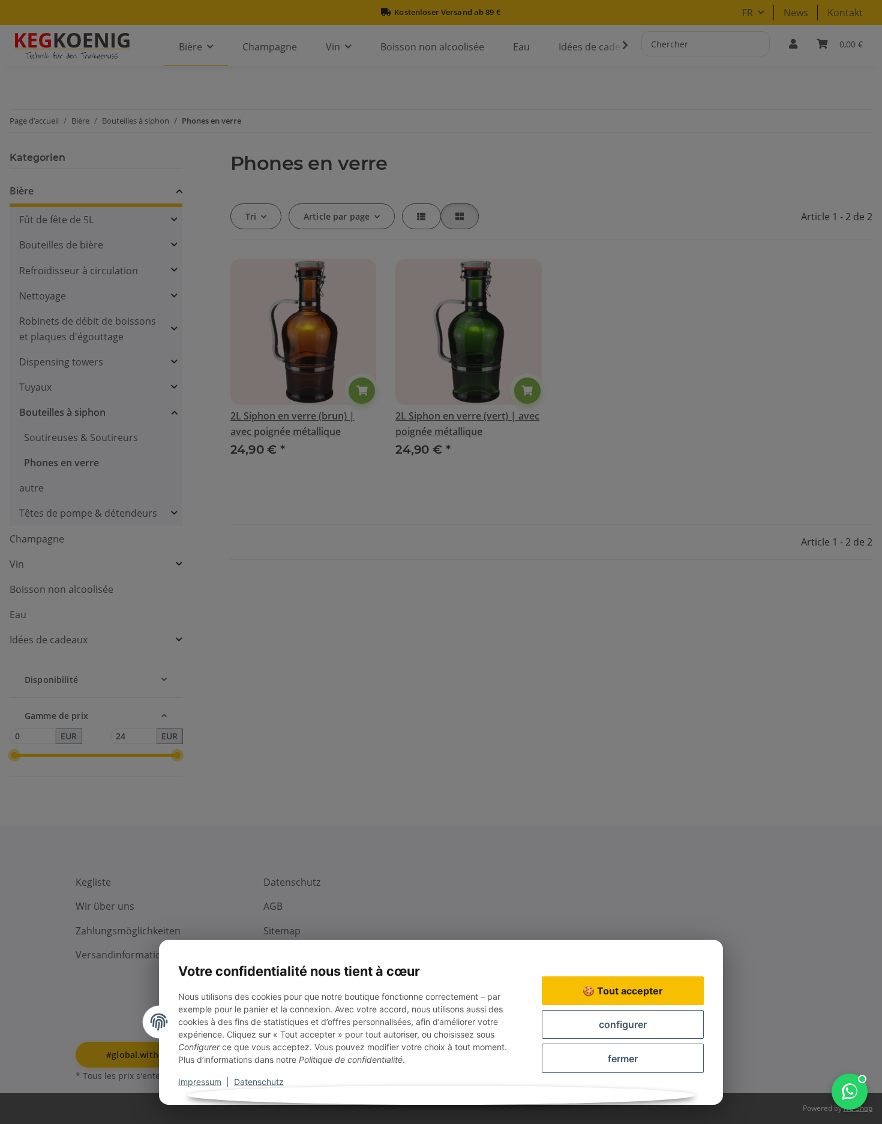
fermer (623, 1059)
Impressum (199, 1082)
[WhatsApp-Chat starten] (850, 1092)
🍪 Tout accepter (623, 991)
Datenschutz (259, 1082)
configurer (623, 1024)
